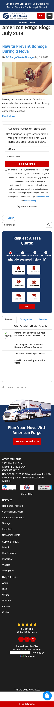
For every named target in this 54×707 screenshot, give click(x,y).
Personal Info (46, 255)
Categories (26, 319)
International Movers (13, 517)
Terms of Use (43, 197)
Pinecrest (7, 559)
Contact (6, 612)
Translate (30, 656)
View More (8, 570)
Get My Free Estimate (27, 441)
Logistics (7, 529)
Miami (5, 547)
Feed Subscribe (28, 206)
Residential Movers (12, 505)
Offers (5, 594)
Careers (6, 606)
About (5, 583)
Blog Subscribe (27, 163)
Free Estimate (27, 704)
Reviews (6, 600)
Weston (6, 564)
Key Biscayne (9, 553)
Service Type (10, 255)
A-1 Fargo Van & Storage (20, 57)
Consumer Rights (11, 535)
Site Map (34, 646)
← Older (9, 217)
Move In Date (34, 255)
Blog (4, 588)
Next (27, 306)
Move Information (22, 255)
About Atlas (27, 494)
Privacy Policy (30, 201)
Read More (8, 116)
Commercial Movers (12, 511)
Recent (9, 319)
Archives (44, 319)
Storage (6, 523)
